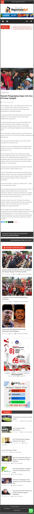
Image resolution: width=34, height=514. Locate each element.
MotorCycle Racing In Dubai (9, 450)
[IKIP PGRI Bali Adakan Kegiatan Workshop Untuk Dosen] (7, 440)
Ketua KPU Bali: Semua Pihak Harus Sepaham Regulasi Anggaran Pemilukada (22, 492)
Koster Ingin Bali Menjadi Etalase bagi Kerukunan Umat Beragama (13, 330)
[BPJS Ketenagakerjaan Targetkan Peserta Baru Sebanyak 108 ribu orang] (7, 469)
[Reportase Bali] (3, 21)
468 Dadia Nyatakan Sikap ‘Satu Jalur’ (20, 240)
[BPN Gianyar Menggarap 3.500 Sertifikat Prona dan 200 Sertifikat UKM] (7, 480)
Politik (2, 87)
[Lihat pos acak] (31, 21)
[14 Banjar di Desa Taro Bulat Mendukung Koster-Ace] (17, 286)
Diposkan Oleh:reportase (8, 102)
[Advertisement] (17, 48)
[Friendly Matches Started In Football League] (7, 418)
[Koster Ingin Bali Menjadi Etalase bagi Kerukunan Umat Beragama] (13, 316)
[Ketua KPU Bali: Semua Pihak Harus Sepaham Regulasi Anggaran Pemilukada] (7, 491)
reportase (16, 274)
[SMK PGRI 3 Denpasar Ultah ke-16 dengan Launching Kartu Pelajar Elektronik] (7, 458)
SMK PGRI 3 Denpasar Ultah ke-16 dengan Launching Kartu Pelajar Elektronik (22, 459)
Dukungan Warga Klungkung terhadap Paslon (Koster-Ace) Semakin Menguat (15, 234)
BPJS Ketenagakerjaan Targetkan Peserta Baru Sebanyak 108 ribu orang (22, 470)
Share (16, 222)
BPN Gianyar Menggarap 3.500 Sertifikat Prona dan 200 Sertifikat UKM (22, 481)
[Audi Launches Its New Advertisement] (7, 429)
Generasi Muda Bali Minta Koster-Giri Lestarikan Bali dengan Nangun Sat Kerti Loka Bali (17, 271)
